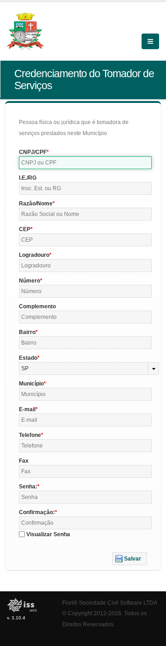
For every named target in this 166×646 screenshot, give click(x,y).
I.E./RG (27, 178)
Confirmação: (37, 512)
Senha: (28, 486)
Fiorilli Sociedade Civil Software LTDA (109, 603)
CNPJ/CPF (33, 152)
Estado (28, 358)
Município (31, 383)
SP (25, 368)
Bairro (27, 332)
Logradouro (34, 255)
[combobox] (89, 368)
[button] (129, 558)
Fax (24, 461)
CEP (24, 229)
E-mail (27, 409)
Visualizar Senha (48, 534)
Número (29, 281)
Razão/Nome (36, 203)
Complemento (37, 306)
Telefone (30, 435)
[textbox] (85, 162)
